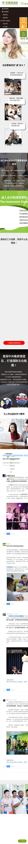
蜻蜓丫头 (8, 700)
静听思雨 (8, 543)
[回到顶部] (23, 34)
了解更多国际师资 (14, 418)
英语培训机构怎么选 (7, 455)
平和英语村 (9, 567)
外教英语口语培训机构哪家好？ (17, 616)
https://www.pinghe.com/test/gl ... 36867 (16, 682)
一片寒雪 (8, 475)
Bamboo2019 (9, 614)
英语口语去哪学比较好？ (17, 455)
